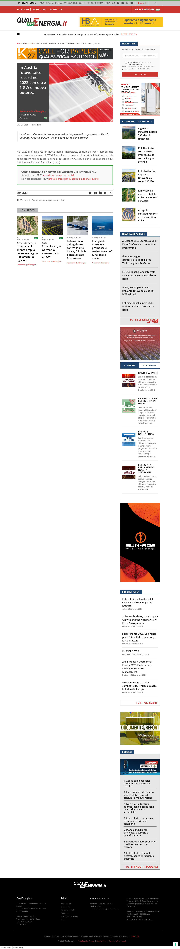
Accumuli (89, 34)
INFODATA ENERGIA (27, 3)
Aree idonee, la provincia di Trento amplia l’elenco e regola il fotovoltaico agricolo (27, 251)
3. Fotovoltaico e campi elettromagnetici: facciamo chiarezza (139, 856)
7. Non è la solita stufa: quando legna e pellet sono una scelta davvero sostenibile (139, 808)
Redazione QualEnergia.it (33, 111)
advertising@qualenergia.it (108, 909)
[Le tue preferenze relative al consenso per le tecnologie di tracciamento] (175, 944)
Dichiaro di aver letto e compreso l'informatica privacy (139, 63)
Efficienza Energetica (103, 34)
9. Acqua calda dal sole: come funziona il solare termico (137, 783)
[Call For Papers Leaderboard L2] (65, 53)
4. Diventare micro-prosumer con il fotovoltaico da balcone (140, 844)
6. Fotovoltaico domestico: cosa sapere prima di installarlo (139, 821)
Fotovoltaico (49, 34)
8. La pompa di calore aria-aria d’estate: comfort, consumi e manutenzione (139, 795)
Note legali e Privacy (86, 941)
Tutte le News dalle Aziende (144, 321)
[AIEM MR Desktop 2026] (140, 343)
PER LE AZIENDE (99, 898)
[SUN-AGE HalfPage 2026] (140, 542)
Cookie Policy (102, 941)
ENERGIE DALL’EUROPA (146, 432)
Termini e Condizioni (117, 941)
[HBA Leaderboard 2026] (121, 21)
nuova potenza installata (54, 200)
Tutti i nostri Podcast (142, 867)
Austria (28, 200)
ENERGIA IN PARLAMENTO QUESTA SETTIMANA (146, 469)
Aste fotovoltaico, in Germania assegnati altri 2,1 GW (51, 249)
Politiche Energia (75, 34)
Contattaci (56, 9)
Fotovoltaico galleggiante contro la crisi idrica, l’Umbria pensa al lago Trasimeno (76, 249)
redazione (135, 936)
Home (19, 43)
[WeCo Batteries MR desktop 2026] (140, 99)
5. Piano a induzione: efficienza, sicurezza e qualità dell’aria (136, 832)
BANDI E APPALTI (148, 373)
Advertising (40, 9)
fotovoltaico (37, 200)
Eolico (116, 34)
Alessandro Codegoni (100, 263)
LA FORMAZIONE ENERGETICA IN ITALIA (147, 401)
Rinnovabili (62, 34)
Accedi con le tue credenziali (59, 175)
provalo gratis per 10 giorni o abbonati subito (73, 178)
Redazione (23, 9)
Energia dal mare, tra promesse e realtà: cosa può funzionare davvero (102, 249)
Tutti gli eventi (147, 702)
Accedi (143, 3)
